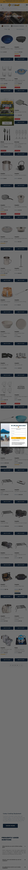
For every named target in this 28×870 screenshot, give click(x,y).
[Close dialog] (26, 424)
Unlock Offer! (18, 438)
